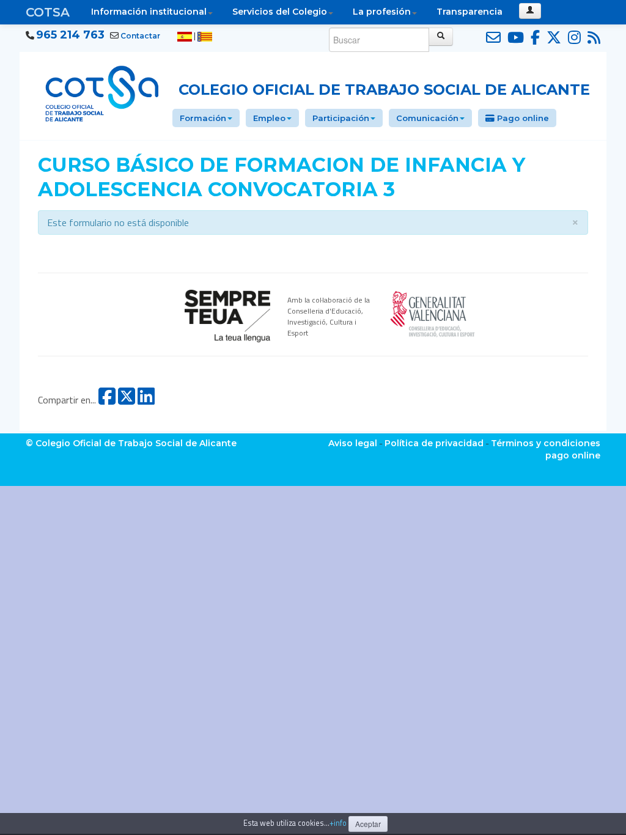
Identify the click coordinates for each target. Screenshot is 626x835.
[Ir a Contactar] (491, 37)
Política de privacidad (434, 443)
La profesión (382, 11)
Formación (203, 118)
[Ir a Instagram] (572, 37)
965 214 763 (70, 35)
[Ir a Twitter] (552, 37)
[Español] (184, 36)
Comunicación (427, 118)
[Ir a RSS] (592, 37)
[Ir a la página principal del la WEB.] (102, 92)
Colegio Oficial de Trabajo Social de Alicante (384, 89)
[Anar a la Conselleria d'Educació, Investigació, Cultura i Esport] (433, 312)
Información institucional (149, 11)
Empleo (269, 118)
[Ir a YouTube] (514, 37)
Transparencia (469, 11)
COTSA (48, 12)
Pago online (522, 118)
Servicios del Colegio (279, 11)
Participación (340, 118)
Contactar (140, 35)
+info (338, 823)
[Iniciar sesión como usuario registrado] (530, 11)
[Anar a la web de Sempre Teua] (227, 314)
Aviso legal (352, 443)
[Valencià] (204, 36)
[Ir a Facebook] (533, 37)
